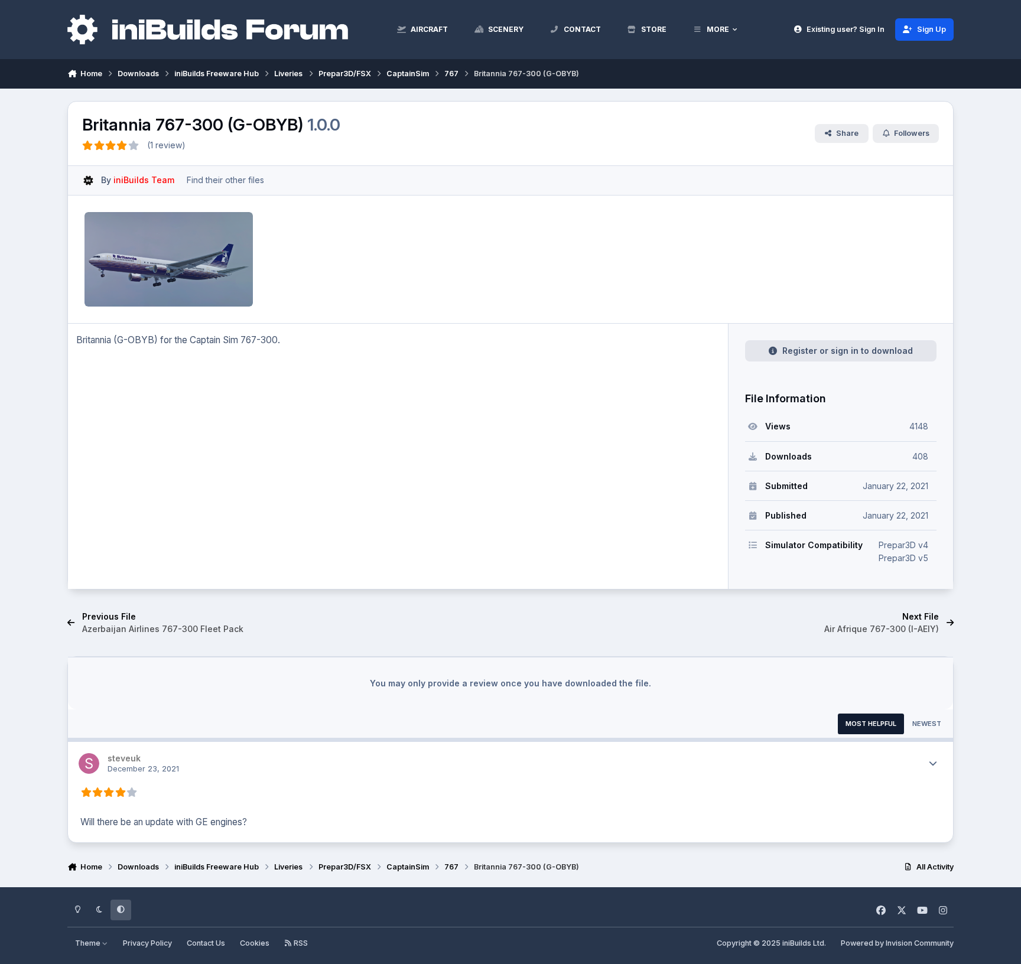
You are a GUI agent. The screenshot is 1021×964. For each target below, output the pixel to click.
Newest (926, 723)
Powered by (897, 943)
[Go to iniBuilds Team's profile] (88, 180)
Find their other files (225, 180)
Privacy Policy (147, 943)
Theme (88, 943)
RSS (300, 943)
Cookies (254, 943)
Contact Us (206, 943)
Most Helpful (871, 723)
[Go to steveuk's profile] (89, 763)
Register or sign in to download (847, 351)
